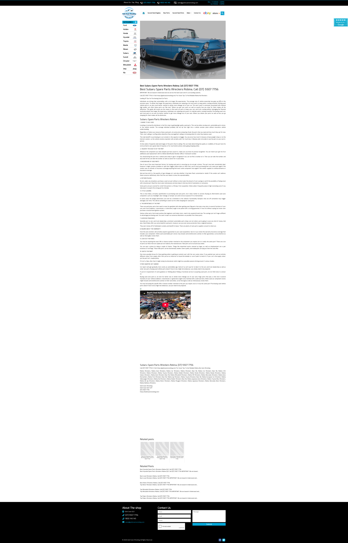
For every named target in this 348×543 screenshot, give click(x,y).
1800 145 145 (130, 518)
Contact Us (197, 13)
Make (188, 13)
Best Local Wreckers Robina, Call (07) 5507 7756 (154, 476)
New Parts (166, 13)
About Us (127, 2)
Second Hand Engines (154, 13)
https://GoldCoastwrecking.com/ (149, 392)
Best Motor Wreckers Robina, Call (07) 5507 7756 (155, 483)
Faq (133, 2)
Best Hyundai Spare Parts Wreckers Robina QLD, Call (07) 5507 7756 (160, 469)
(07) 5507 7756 (131, 515)
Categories (128, 22)
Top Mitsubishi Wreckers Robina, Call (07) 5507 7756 (156, 489)
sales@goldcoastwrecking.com (134, 522)
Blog (137, 2)
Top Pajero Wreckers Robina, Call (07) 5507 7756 (154, 496)
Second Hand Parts (178, 13)
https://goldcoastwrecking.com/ (166, 95)
